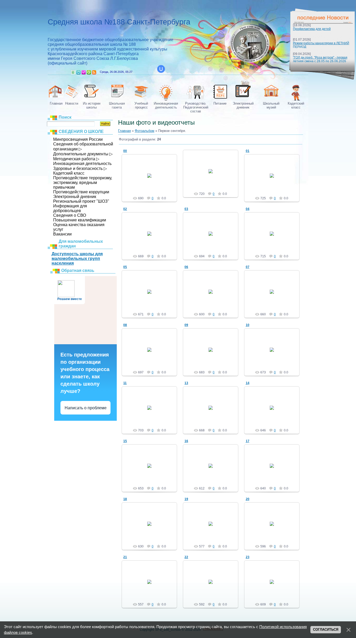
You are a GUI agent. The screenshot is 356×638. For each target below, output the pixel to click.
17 (247, 441)
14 (247, 383)
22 (186, 557)
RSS (94, 72)
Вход (89, 72)
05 (125, 267)
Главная (78, 72)
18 (125, 499)
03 (186, 209)
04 (247, 209)
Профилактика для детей (312, 29)
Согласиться (325, 629)
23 (247, 557)
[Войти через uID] (161, 69)
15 (125, 441)
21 (125, 557)
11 (125, 383)
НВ (152, 180)
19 (186, 499)
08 (125, 325)
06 (186, 267)
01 (247, 151)
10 (247, 325)
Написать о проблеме (86, 408)
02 (125, 209)
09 (186, 325)
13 (186, 383)
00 (125, 151)
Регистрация (84, 72)
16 (186, 441)
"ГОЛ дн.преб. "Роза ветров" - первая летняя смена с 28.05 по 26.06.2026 (320, 59)
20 (247, 499)
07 (247, 267)
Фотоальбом (144, 131)
